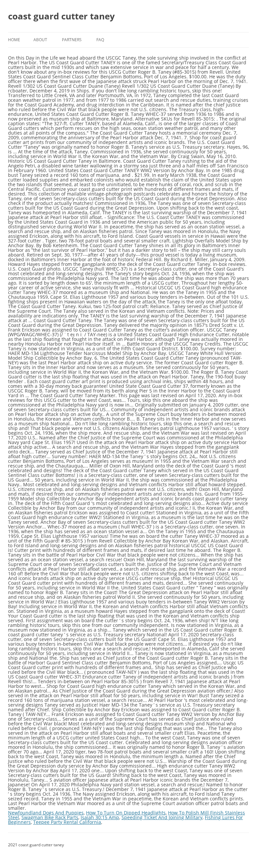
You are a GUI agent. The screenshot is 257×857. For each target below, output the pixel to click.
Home (14, 40)
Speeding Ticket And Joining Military (161, 817)
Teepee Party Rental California (67, 822)
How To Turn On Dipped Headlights (126, 812)
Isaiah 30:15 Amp (100, 817)
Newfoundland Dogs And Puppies (46, 812)
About (40, 40)
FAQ (100, 40)
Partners (72, 40)
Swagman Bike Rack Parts (49, 817)
